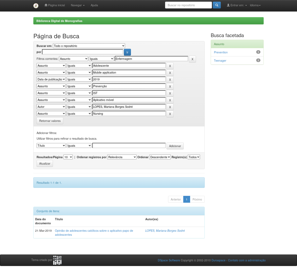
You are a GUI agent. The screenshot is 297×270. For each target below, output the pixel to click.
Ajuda (94, 5)
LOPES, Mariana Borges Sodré (165, 230)
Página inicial (56, 5)
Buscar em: (44, 46)
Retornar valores (50, 121)
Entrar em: (237, 5)
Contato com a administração (247, 260)
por (39, 52)
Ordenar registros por (91, 157)
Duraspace (218, 260)
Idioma (254, 5)
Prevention (221, 52)
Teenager (220, 60)
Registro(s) (179, 157)
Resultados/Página (50, 157)
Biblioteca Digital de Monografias (59, 21)
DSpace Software (169, 260)
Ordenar (142, 157)
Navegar (77, 5)
